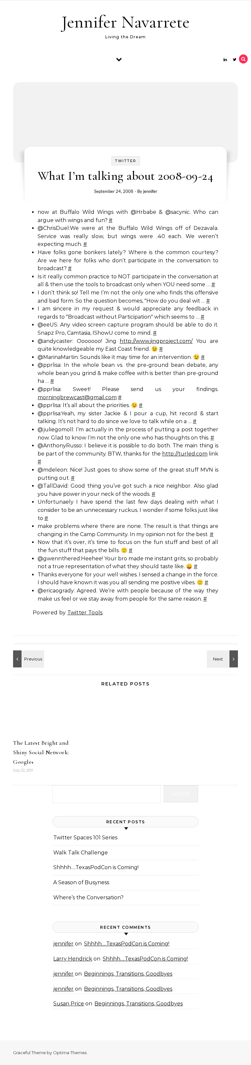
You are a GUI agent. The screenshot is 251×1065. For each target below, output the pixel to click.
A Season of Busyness (81, 882)
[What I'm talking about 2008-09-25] (27, 658)
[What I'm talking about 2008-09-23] (223, 658)
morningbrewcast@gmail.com (77, 397)
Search (181, 794)
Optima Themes (70, 1052)
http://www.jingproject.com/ (156, 341)
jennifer (150, 191)
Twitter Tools (85, 612)
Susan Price (68, 1003)
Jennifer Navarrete (125, 21)
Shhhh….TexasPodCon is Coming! (96, 867)
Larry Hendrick (72, 959)
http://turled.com (185, 454)
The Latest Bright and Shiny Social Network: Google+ (41, 752)
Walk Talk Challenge (80, 853)
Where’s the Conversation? (88, 897)
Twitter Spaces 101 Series (85, 837)
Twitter (125, 161)
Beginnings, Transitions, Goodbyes (128, 974)
